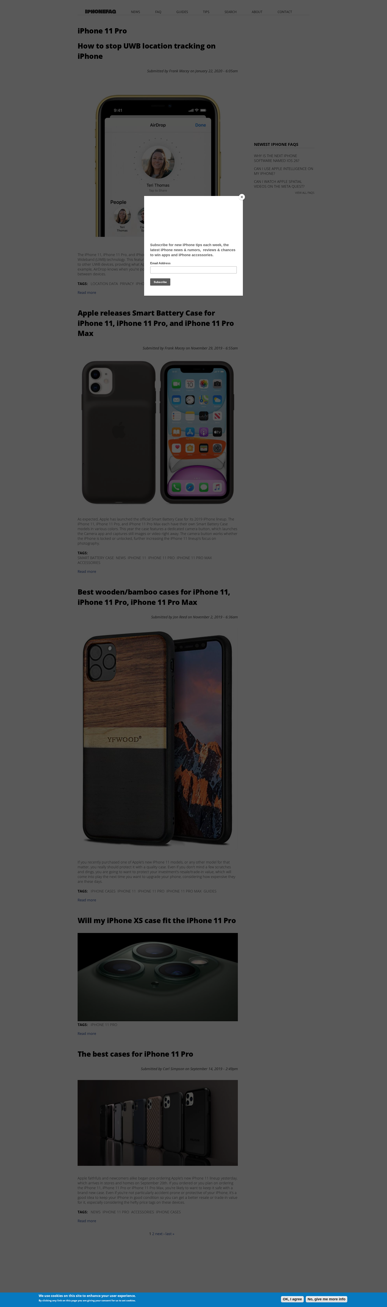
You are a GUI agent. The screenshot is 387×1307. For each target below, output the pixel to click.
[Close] (242, 197)
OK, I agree (292, 1299)
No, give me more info (326, 1299)
